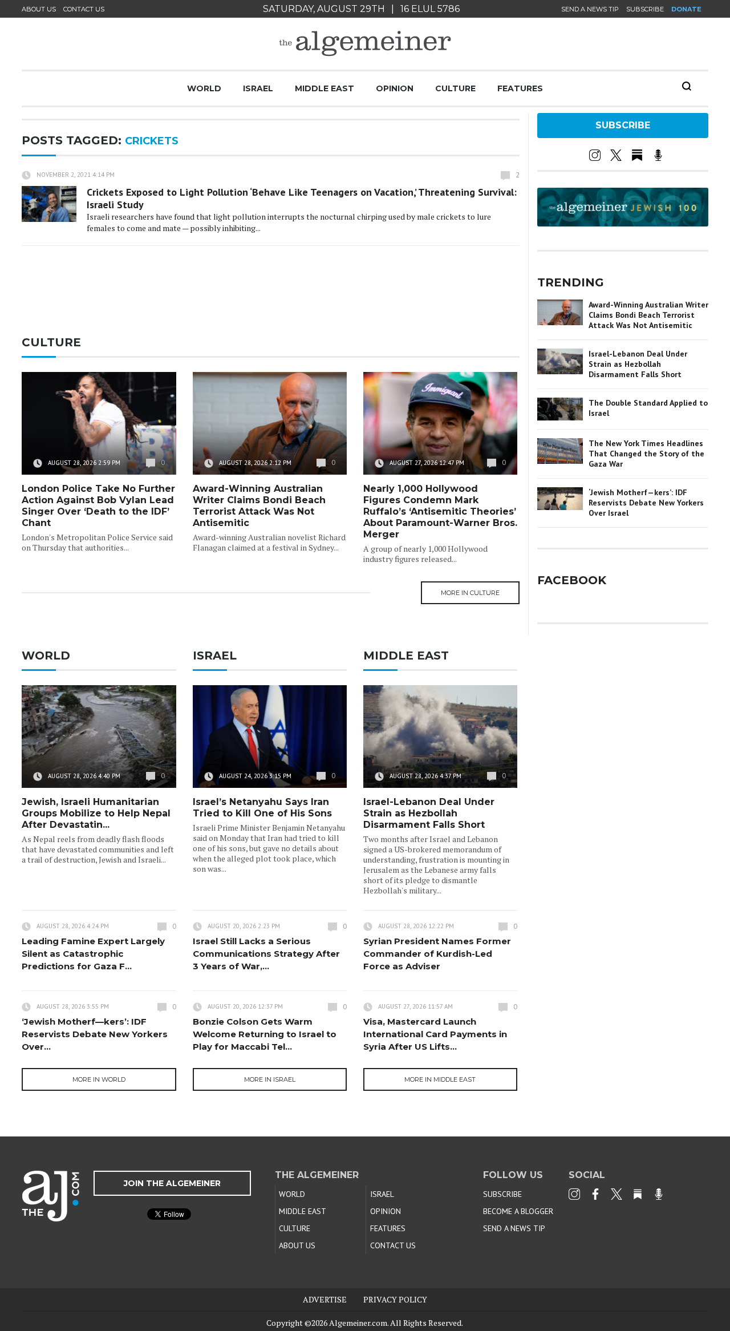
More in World (98, 1079)
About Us (39, 9)
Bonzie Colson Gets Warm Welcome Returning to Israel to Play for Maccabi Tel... (264, 1034)
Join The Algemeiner (172, 1183)
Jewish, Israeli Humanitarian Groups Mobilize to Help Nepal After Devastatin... (96, 813)
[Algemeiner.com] (365, 43)
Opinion (394, 88)
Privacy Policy (395, 1299)
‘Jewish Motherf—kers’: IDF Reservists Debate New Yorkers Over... (95, 1034)
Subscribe (645, 9)
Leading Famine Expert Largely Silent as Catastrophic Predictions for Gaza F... (93, 954)
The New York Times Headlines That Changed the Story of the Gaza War (646, 453)
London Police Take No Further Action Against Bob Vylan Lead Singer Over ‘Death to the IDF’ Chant (98, 505)
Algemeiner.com (358, 1322)
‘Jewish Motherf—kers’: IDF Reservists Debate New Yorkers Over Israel (646, 502)
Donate (686, 9)
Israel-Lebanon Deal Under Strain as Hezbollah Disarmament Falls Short (428, 813)
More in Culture (470, 593)
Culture (455, 88)
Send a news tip (590, 9)
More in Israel (269, 1079)
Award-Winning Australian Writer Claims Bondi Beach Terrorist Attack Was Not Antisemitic (259, 505)
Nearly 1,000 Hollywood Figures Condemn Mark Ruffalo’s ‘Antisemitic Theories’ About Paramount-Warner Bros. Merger (440, 511)
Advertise (325, 1299)
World (204, 88)
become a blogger (518, 1211)
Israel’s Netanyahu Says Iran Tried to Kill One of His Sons (262, 807)
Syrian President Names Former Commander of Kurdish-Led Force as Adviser (437, 954)
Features (520, 88)
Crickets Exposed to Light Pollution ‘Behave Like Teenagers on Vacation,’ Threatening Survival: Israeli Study (302, 198)
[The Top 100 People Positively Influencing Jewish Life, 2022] (622, 222)
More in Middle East (440, 1079)
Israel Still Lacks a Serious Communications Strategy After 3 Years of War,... (266, 954)
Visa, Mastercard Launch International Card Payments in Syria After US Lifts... (435, 1034)
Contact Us (83, 9)
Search (686, 86)
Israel (258, 88)
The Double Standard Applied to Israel (648, 408)
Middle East (324, 88)
